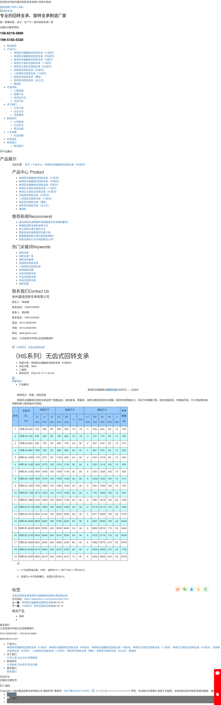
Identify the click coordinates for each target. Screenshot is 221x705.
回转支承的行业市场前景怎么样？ (37, 239)
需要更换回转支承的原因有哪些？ (37, 235)
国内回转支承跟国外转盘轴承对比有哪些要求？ (44, 222)
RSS (14, 7)
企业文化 (18, 111)
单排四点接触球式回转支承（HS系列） (35, 56)
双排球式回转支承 (28, 263)
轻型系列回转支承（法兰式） (29, 80)
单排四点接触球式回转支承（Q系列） (34, 59)
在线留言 (12, 139)
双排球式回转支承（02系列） (30, 69)
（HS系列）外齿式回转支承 (36, 605)
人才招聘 (12, 132)
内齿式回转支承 (27, 280)
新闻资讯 (12, 118)
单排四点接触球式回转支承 (43, 595)
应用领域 (12, 87)
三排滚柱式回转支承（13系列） (31, 73)
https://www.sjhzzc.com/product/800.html (46, 599)
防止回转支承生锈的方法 (32, 229)
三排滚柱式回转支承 (30, 266)
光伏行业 (18, 101)
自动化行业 (20, 97)
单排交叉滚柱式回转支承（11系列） (33, 63)
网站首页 (12, 45)
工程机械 (18, 90)
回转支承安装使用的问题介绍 (34, 232)
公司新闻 (18, 121)
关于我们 (12, 104)
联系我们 (12, 142)
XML (21, 7)
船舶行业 (18, 94)
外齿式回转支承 (27, 276)
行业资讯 (18, 125)
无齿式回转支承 (27, 273)
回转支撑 (24, 283)
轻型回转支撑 (26, 269)
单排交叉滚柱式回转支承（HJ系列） (33, 66)
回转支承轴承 (26, 259)
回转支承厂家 (26, 256)
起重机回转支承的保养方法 (33, 225)
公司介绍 (18, 107)
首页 (27, 164)
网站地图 (5, 7)
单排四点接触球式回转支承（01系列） (34, 52)
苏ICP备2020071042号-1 (77, 690)
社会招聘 (18, 135)
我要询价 (17, 381)
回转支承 (24, 252)
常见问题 (18, 128)
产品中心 (12, 49)
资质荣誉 (18, 114)
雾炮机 (17, 83)
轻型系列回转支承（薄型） (28, 76)
